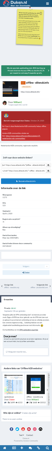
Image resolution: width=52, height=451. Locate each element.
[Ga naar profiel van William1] (5, 103)
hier (24, 341)
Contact (29, 435)
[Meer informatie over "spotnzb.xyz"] (13, 384)
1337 (14, 308)
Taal (21, 435)
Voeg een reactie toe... (17, 352)
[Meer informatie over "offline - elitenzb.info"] (10, 89)
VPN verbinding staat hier (28, 330)
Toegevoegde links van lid (17, 105)
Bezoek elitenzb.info (27, 181)
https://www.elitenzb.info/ (30, 92)
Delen (27, 272)
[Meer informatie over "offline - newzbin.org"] (36, 384)
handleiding (34, 36)
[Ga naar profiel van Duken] (6, 115)
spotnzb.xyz (9, 397)
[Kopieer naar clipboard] (48, 165)
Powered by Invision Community (26, 441)
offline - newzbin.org (35, 397)
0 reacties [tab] (8, 299)
